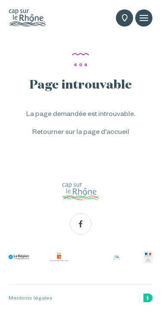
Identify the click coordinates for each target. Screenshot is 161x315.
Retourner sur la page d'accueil (80, 131)
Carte (124, 18)
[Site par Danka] (147, 298)
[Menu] (143, 18)
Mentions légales (30, 298)
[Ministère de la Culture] (148, 257)
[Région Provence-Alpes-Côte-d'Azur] (59, 257)
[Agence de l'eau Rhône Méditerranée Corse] (116, 257)
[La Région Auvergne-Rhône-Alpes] (19, 257)
